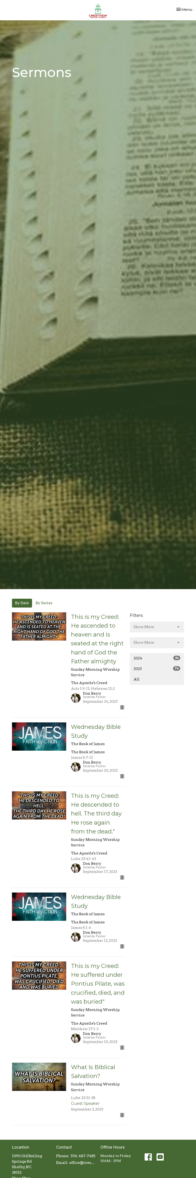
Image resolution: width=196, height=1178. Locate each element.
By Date (22, 603)
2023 (156, 669)
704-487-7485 (82, 1156)
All (137, 679)
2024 (156, 658)
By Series (44, 603)
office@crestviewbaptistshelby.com (82, 1163)
